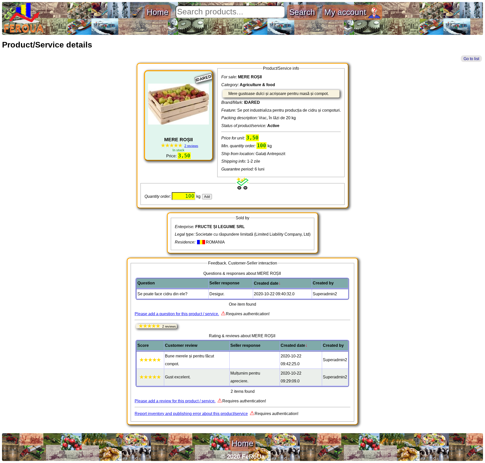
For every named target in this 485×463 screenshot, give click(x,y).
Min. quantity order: (238, 146)
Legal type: (185, 234)
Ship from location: (238, 154)
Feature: (229, 110)
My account (346, 12)
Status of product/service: (244, 126)
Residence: (185, 242)
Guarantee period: (238, 169)
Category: (230, 85)
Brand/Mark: (232, 102)
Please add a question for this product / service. (177, 314)
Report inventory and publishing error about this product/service (191, 413)
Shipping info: (234, 161)
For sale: (229, 77)
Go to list (471, 59)
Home (157, 12)
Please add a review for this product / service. (175, 401)
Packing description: (240, 118)
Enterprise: (185, 227)
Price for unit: (233, 138)
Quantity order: (158, 196)
